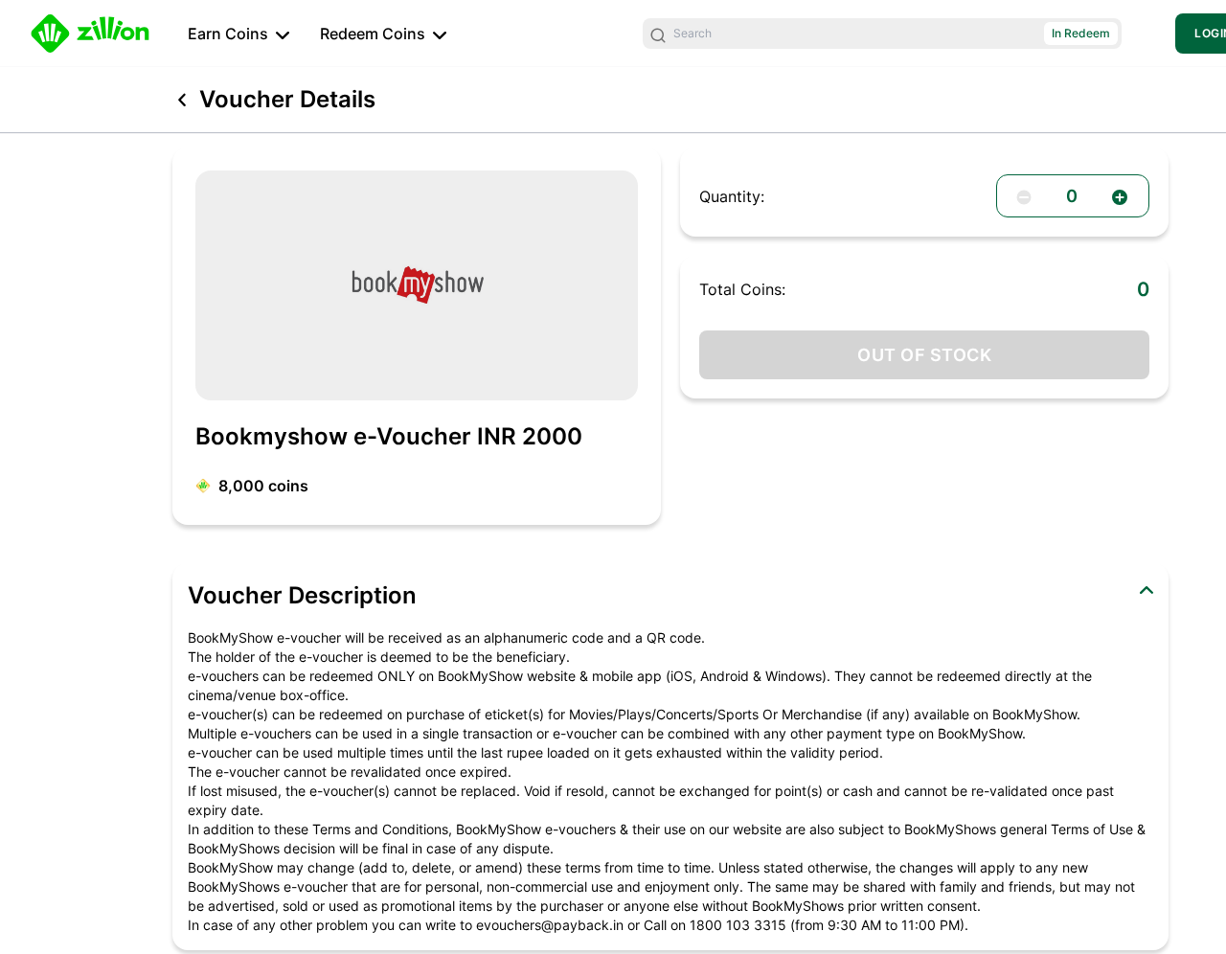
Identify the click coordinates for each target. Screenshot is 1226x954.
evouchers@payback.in (550, 925)
